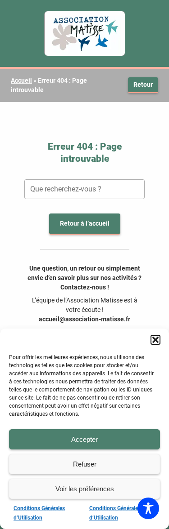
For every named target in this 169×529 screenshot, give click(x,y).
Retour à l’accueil (85, 223)
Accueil (21, 80)
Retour (143, 84)
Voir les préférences (84, 489)
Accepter (84, 439)
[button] (155, 339)
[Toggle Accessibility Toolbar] (148, 508)
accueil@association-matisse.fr (84, 319)
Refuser (84, 464)
